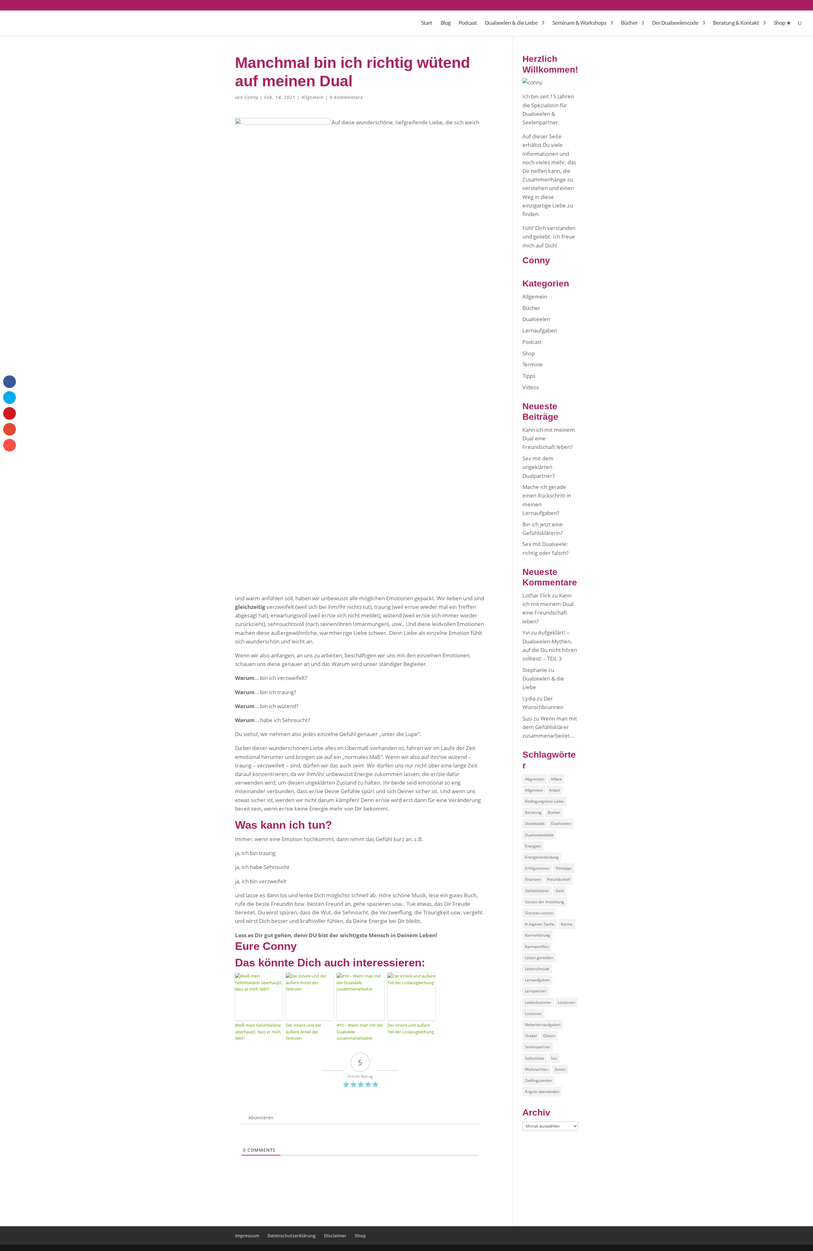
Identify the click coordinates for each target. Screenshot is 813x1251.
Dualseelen (536, 319)
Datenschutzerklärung (291, 1236)
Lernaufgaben (539, 330)
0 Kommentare (346, 97)
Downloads (535, 823)
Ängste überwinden (542, 1091)
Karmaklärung (537, 935)
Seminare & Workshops (579, 23)
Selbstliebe (534, 1058)
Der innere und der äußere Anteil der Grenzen (303, 1031)
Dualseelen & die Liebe (511, 23)
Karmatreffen (537, 946)
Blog (445, 23)
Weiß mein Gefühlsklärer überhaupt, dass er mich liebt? (258, 1031)
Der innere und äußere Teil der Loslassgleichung (410, 1028)
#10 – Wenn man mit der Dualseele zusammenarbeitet (360, 1031)
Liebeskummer (538, 1002)
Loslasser (533, 1013)
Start (426, 23)
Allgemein (312, 97)
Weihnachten (536, 1069)
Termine (532, 364)
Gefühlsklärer (537, 890)
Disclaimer (335, 1236)
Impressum (247, 1236)
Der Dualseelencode (675, 23)
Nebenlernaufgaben (543, 1024)
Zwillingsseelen (538, 1080)
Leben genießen (539, 957)
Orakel (531, 1035)
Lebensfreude (537, 968)
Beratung (533, 812)
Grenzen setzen (539, 913)
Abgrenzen (534, 779)
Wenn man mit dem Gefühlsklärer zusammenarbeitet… (549, 727)
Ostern (549, 1035)
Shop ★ (782, 23)
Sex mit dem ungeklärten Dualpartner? (538, 467)
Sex (554, 1058)
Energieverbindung (542, 857)
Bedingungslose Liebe (544, 801)
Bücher (629, 23)
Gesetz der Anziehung (544, 902)
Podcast (468, 23)
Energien (533, 846)
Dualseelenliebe (539, 835)
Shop (528, 353)
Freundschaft (558, 879)
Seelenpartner (537, 1047)
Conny (251, 97)
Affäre (556, 779)
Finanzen (533, 879)
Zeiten (560, 1069)
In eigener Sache (539, 924)
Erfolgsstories (537, 868)
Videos (530, 387)
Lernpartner (535, 991)
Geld (559, 890)
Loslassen (566, 1002)
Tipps (528, 375)
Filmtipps (564, 868)
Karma (567, 924)
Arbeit (554, 790)
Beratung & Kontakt (736, 23)
